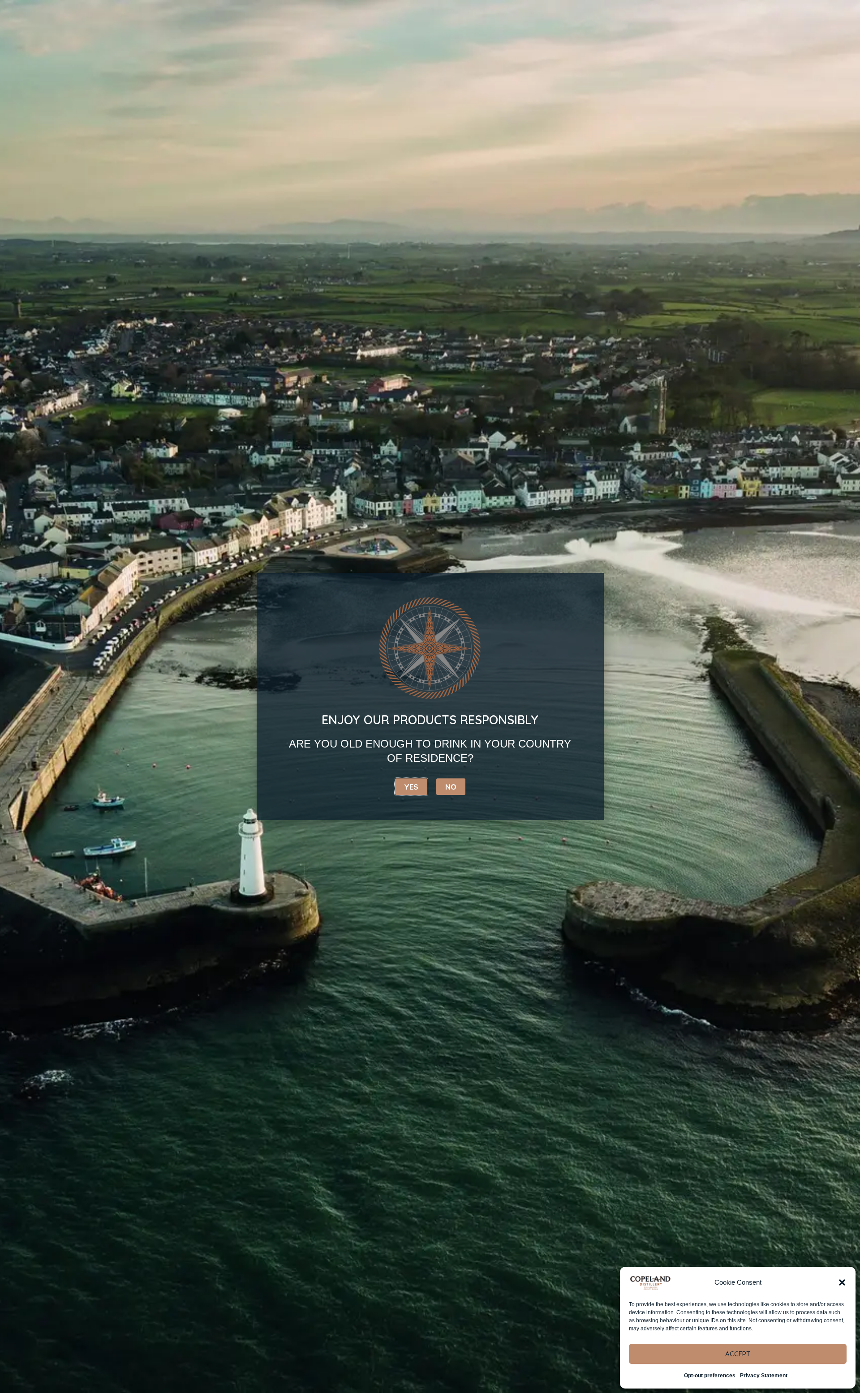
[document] (430, 696)
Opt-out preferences (709, 1375)
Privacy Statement (763, 1375)
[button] (842, 1282)
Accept (737, 1354)
